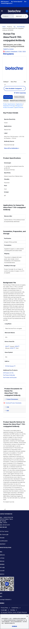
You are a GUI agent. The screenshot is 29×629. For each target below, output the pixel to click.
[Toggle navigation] (2, 11)
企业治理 (2, 570)
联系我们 (2, 603)
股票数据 (2, 564)
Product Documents (8, 107)
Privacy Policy (4, 607)
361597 (12, 348)
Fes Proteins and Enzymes (10, 377)
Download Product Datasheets (13, 403)
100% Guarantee (21, 93)
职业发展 (2, 537)
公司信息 (2, 558)
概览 (1, 551)
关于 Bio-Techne (4, 531)
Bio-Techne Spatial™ (17, 1)
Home (3, 26)
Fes (14, 26)
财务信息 (2, 561)
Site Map (12, 610)
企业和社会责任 (4, 540)
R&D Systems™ (5, 1)
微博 (1, 593)
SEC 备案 (2, 567)
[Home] (14, 11)
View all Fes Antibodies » (11, 148)
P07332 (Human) (9, 366)
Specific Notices (19, 107)
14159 (16, 346)
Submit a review (8, 49)
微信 (1, 596)
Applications (19, 104)
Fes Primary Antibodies (9, 375)
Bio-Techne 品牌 (4, 534)
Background (19, 105)
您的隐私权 (14, 626)
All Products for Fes (8, 373)
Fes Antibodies (21, 26)
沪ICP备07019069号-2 (5, 599)
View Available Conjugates (13, 88)
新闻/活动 (2, 555)
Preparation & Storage (9, 105)
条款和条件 (2, 544)
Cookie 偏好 (4, 610)
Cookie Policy (15, 607)
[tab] (8, 97)
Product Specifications (9, 104)
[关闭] (27, 616)
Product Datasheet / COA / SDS (15, 51)
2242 (6, 346)
